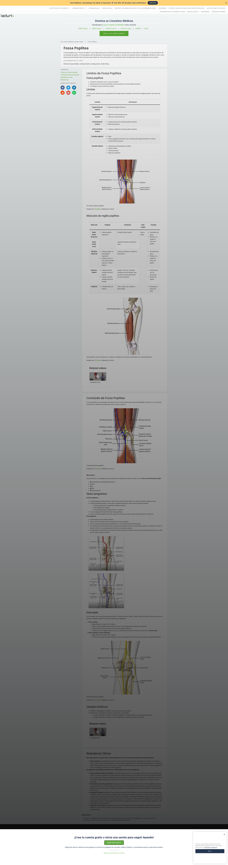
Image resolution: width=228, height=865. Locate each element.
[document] (114, 432)
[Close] (224, 834)
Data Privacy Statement (210, 847)
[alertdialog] (114, 3)
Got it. (210, 851)
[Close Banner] (226, 3)
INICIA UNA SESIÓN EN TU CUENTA (114, 853)
